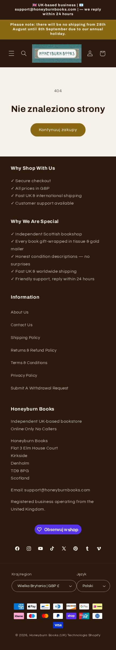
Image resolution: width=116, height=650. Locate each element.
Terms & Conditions (29, 363)
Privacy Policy (24, 376)
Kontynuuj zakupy (58, 130)
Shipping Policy (25, 338)
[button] (11, 53)
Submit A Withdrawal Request (40, 388)
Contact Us (21, 325)
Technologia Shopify (84, 635)
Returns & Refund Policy (34, 350)
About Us (20, 312)
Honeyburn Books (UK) (48, 635)
